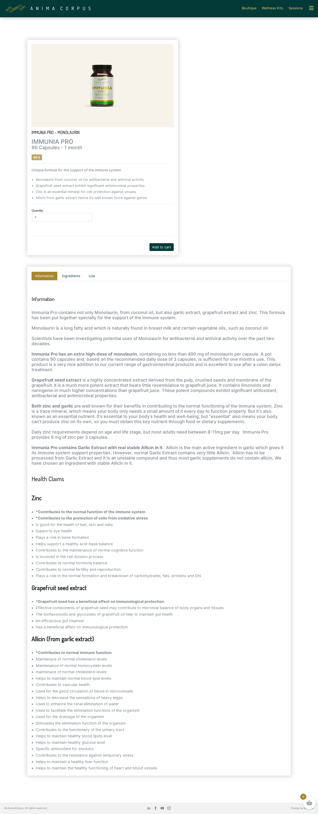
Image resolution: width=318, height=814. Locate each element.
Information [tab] (44, 276)
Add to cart (161, 247)
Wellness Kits (272, 8)
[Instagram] (169, 808)
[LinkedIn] (149, 808)
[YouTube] (162, 808)
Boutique (249, 8)
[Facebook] (156, 808)
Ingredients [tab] (71, 276)
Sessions (296, 8)
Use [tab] (92, 276)
